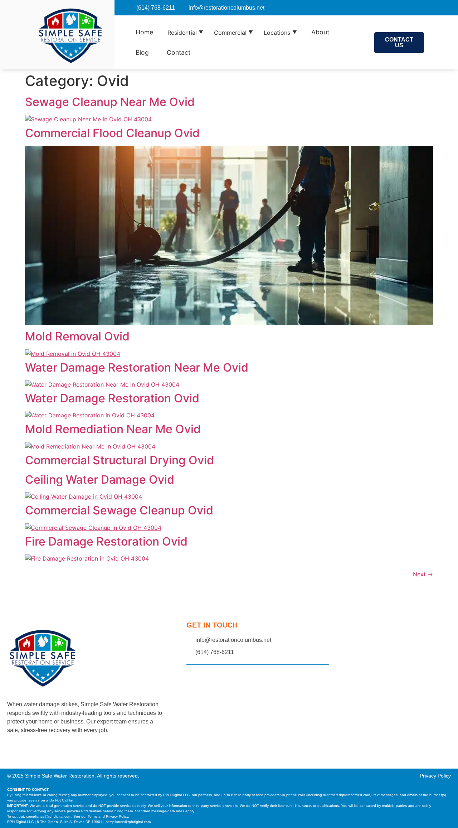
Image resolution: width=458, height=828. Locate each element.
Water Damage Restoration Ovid (112, 398)
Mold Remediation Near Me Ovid (113, 429)
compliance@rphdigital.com (48, 816)
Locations (280, 32)
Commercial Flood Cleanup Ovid (112, 133)
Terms (92, 816)
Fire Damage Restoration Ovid (106, 541)
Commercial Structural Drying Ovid (119, 460)
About (320, 32)
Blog (142, 52)
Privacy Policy (435, 776)
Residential (185, 32)
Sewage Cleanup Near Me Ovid (110, 102)
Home (144, 32)
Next (423, 574)
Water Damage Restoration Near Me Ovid (136, 367)
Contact (178, 52)
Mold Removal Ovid (77, 336)
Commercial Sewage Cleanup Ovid (119, 510)
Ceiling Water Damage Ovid (99, 479)
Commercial (233, 32)
